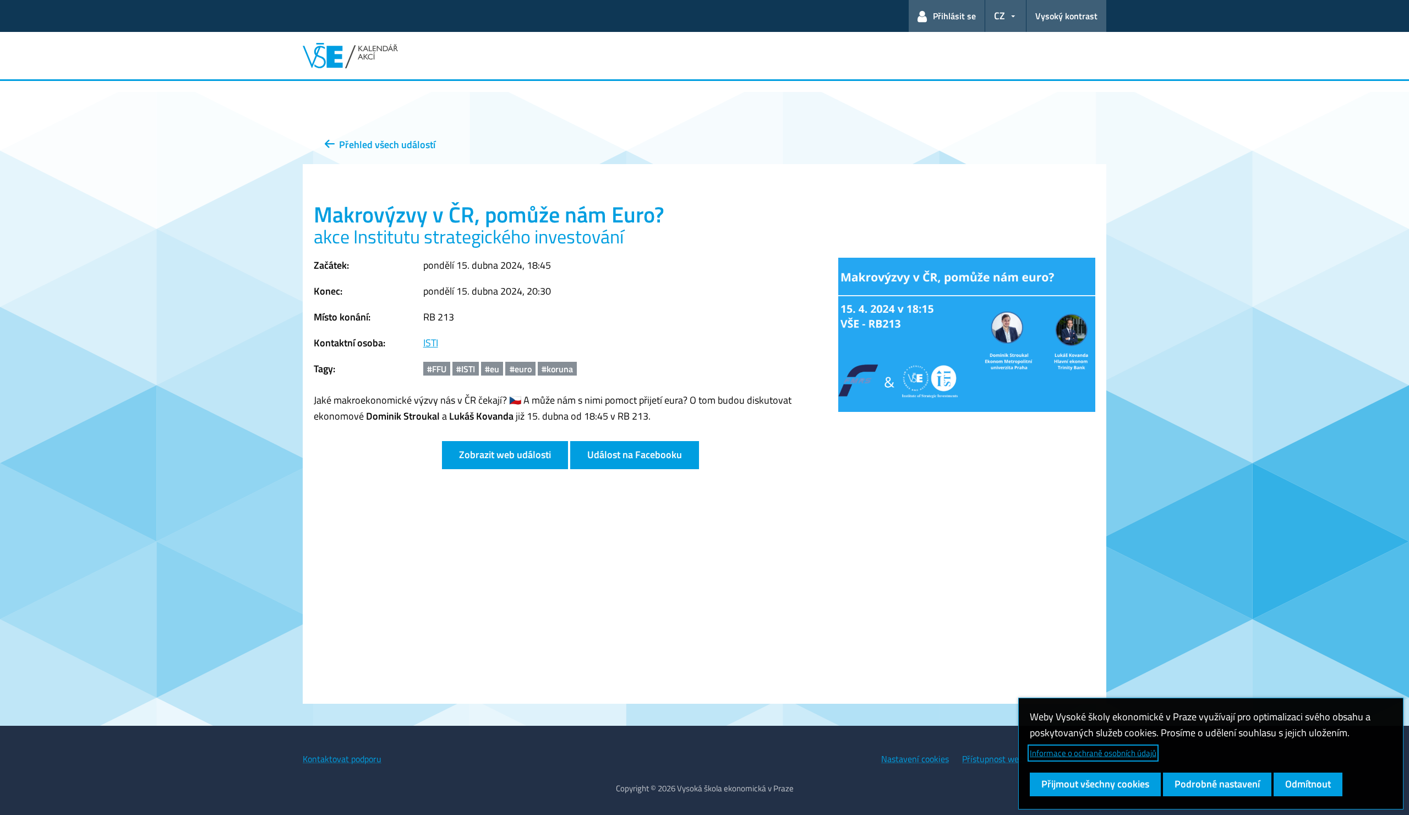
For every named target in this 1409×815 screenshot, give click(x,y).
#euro (521, 369)
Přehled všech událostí (385, 144)
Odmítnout (1308, 783)
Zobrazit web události (505, 454)
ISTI (430, 342)
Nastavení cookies (915, 758)
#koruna (557, 369)
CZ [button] (999, 15)
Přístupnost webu (995, 758)
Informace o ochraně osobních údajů (1093, 753)
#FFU (436, 369)
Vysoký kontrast (1066, 16)
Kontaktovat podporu (342, 758)
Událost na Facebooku (634, 454)
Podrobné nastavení (1217, 783)
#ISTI (465, 369)
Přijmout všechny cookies (1095, 783)
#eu (492, 369)
